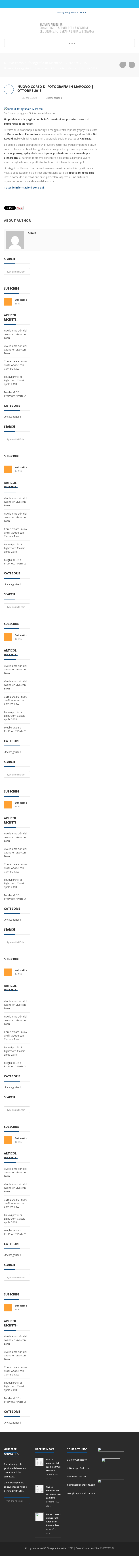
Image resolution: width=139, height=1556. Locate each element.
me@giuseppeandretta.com (71, 12)
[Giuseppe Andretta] (67, 28)
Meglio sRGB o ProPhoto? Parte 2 (15, 394)
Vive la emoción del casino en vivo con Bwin (15, 334)
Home (7, 68)
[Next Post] (132, 65)
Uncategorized (22, 68)
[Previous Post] (122, 65)
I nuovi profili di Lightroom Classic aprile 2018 (14, 380)
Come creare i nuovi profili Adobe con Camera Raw (16, 365)
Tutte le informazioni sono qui (24, 187)
